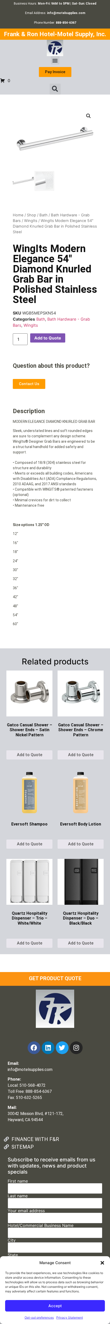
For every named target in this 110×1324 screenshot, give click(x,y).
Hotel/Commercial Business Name (40, 1225)
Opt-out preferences (39, 1317)
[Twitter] (62, 1047)
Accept (55, 1305)
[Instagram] (76, 1047)
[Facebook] (34, 1047)
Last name (18, 1196)
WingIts (30, 220)
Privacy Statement (69, 1317)
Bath (43, 215)
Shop (31, 215)
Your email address (26, 1211)
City (12, 1240)
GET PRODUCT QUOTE (55, 978)
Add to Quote (47, 337)
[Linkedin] (48, 1047)
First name (18, 1181)
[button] (102, 1262)
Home (18, 215)
